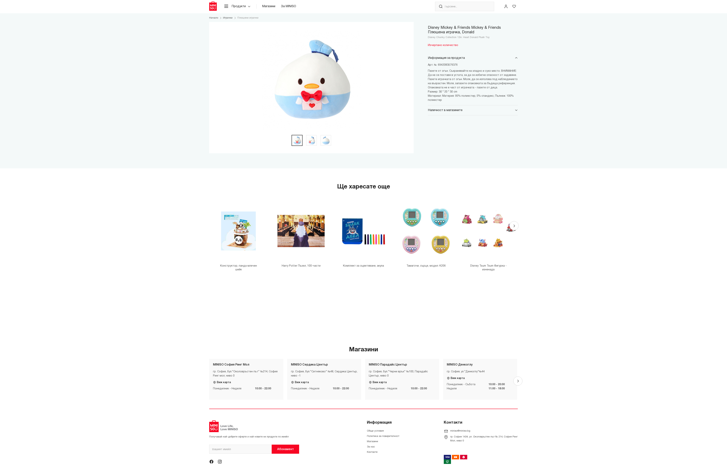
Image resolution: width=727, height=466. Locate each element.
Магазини (268, 6)
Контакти (372, 452)
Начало (213, 18)
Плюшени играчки (247, 18)
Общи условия (375, 431)
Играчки (227, 18)
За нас (371, 447)
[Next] (514, 225)
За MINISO (288, 6)
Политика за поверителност (383, 436)
